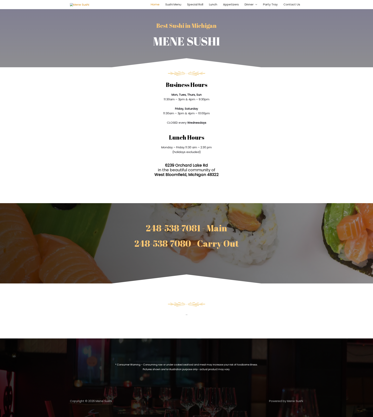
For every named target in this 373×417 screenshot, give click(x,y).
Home (155, 4)
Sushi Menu (173, 4)
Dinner (249, 4)
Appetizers (231, 4)
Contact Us (291, 4)
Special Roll (195, 4)
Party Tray (270, 4)
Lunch (213, 4)
